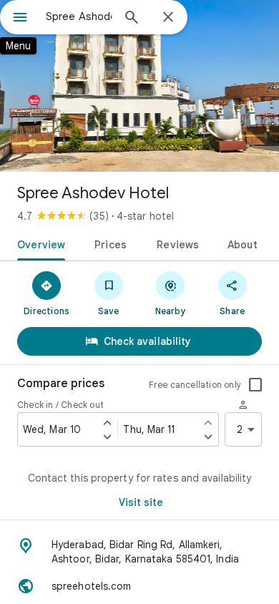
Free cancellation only (195, 384)
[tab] (38, 243)
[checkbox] (255, 385)
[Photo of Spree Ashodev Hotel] (139, 86)
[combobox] (79, 16)
